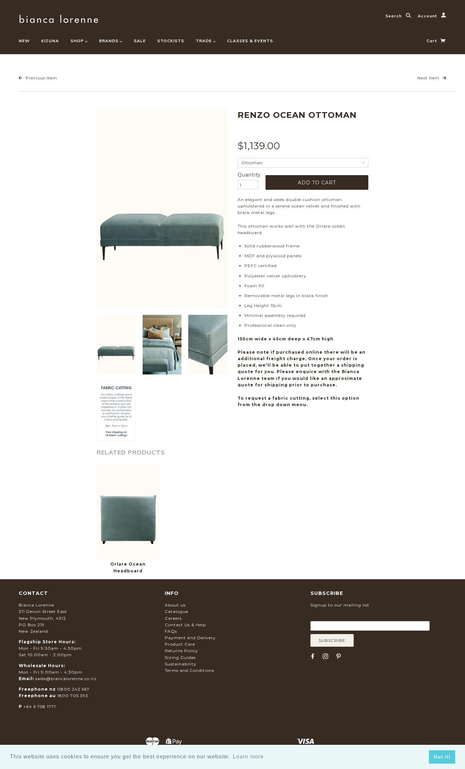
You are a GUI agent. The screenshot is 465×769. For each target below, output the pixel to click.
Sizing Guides (180, 657)
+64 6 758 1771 (39, 706)
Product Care (180, 644)
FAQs (171, 631)
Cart (432, 40)
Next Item (429, 77)
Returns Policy (181, 650)
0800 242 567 (73, 689)
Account (428, 15)
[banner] (59, 18)
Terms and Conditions (189, 670)
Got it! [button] (442, 756)
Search (394, 15)
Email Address (343, 616)
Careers (173, 618)
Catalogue (176, 611)
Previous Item (40, 77)
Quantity (248, 175)
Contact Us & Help (185, 624)
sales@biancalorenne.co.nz (66, 678)
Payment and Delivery (190, 637)
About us (175, 604)
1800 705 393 (72, 695)
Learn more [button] (248, 756)
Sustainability (180, 663)
